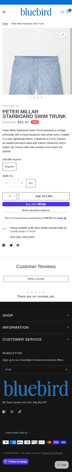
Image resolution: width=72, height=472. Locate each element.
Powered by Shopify (52, 453)
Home (5, 24)
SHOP (8, 315)
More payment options (36, 210)
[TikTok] (22, 411)
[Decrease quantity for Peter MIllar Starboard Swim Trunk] (5, 196)
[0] (67, 12)
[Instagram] (14, 411)
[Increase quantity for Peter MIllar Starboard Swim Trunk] (14, 196)
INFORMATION (16, 327)
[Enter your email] (66, 370)
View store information (22, 237)
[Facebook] (6, 411)
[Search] (62, 12)
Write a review (36, 278)
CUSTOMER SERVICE (22, 339)
